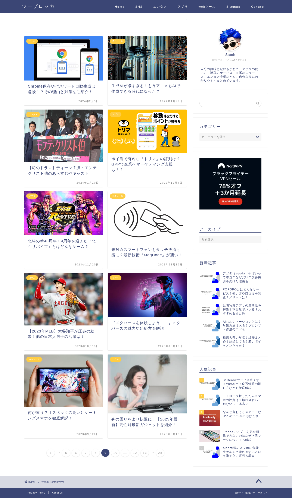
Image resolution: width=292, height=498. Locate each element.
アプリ (183, 6)
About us (57, 492)
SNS (139, 6)
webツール (207, 6)
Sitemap (233, 6)
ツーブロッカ (38, 6)
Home (120, 6)
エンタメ (160, 6)
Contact (258, 6)
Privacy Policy (36, 492)
